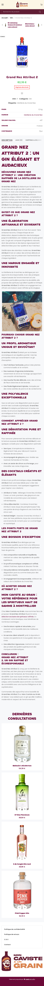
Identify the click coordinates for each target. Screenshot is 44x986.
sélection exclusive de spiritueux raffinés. (18, 616)
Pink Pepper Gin (22, 913)
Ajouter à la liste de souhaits (22, 93)
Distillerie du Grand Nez (26, 103)
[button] (25, 760)
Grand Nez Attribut (15, 657)
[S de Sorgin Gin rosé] (22, 842)
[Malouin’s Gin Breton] (22, 744)
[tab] (7, 140)
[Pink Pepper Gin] (22, 891)
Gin (11, 18)
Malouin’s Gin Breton (22, 766)
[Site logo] (22, 4)
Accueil (5, 18)
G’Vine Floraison (22, 815)
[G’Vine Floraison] (22, 793)
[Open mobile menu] (3, 5)
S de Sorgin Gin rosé (22, 864)
